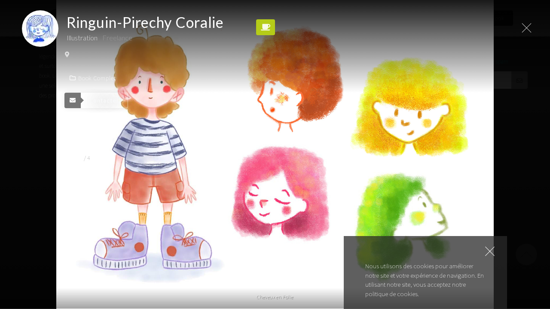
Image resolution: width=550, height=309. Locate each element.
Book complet (97, 78)
